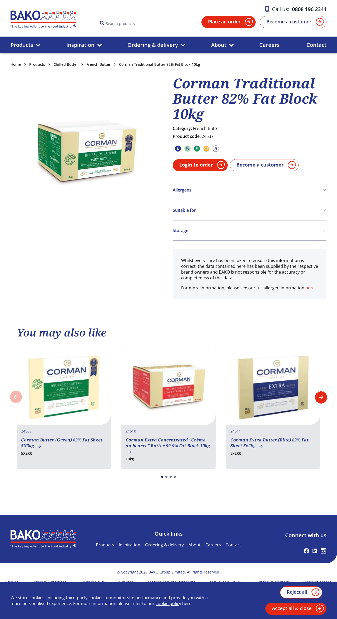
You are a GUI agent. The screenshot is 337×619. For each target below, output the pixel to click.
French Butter (98, 64)
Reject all (297, 592)
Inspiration (80, 44)
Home (16, 64)
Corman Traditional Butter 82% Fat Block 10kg (159, 64)
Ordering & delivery (152, 44)
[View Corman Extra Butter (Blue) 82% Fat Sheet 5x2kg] (273, 409)
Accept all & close (291, 608)
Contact (316, 44)
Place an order (224, 21)
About (218, 44)
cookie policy (168, 603)
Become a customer (288, 21)
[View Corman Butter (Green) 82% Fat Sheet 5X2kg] (64, 409)
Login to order (196, 165)
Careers (269, 44)
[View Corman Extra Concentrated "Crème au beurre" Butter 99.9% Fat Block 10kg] (168, 409)
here (310, 288)
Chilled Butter (65, 64)
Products (22, 44)
